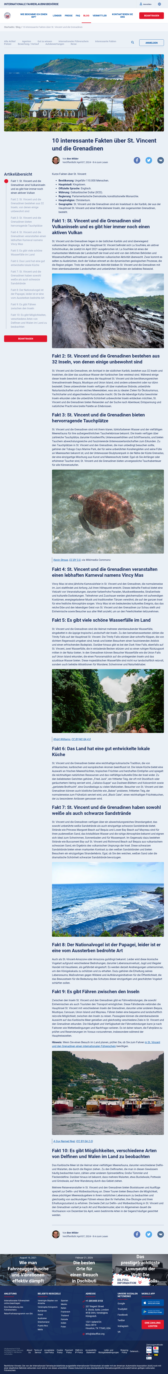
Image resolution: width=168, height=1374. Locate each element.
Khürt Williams (61, 739)
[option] (28, 1270)
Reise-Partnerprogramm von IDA (18, 1313)
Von (70, 158)
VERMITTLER (100, 15)
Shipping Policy (124, 1351)
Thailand (65, 1315)
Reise (74, 44)
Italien (63, 1308)
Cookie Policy (60, 1351)
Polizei (7, 44)
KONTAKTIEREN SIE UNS (122, 15)
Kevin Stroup (60, 559)
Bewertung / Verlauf (28, 44)
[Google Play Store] (153, 1311)
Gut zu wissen (45, 41)
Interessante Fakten (105, 41)
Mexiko (64, 1304)
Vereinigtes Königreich (48, 1307)
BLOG (86, 15)
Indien (63, 1323)
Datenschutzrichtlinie (135, 1351)
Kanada (64, 1319)
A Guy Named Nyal (64, 1141)
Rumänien (42, 1311)
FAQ (78, 15)
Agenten (26, 41)
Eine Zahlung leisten (153, 1324)
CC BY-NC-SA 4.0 (81, 739)
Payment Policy (69, 1351)
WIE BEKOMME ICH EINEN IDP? (33, 15)
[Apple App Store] (153, 1302)
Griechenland (43, 1322)
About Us (29, 1351)
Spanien (64, 1301)
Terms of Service (38, 1351)
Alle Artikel (10, 41)
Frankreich (65, 1312)
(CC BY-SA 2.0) (84, 1141)
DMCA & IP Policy (79, 1351)
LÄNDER (57, 15)
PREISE (69, 15)
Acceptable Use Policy (49, 1351)
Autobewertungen (54, 44)
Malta (40, 1329)
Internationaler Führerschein (74, 41)
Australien (42, 1318)
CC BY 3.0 (75, 559)
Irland (40, 1314)
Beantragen (151, 15)
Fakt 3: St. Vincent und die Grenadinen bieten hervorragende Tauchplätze (26, 221)
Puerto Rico (43, 1326)
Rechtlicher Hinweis (12, 1366)
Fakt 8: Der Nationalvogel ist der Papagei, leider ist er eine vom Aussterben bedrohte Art (27, 293)
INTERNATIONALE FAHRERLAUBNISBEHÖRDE (31, 4)
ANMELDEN (152, 43)
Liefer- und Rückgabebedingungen (108, 1351)
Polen (63, 1327)
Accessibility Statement (90, 1351)
